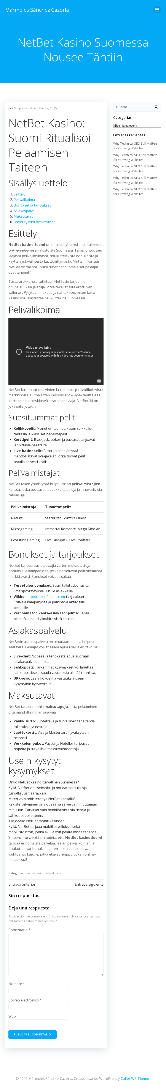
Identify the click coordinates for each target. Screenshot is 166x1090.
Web (12, 1016)
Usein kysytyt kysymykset (34, 222)
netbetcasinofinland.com (45, 596)
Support (19, 108)
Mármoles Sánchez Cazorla (37, 9)
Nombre (16, 983)
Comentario (19, 929)
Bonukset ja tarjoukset (32, 205)
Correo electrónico (25, 1000)
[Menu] (157, 9)
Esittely (19, 194)
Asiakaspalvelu (26, 210)
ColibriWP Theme (135, 1078)
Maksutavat (23, 216)
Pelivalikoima (24, 199)
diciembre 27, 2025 (43, 108)
